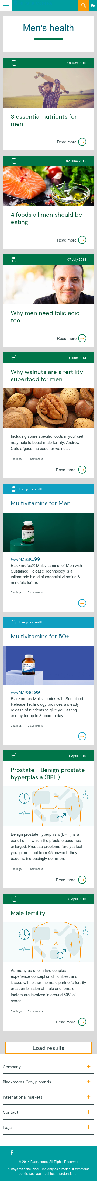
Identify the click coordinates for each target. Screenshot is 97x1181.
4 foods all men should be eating (46, 218)
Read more (67, 142)
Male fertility (28, 913)
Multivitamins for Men (41, 503)
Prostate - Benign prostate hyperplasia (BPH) (48, 774)
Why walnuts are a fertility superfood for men (47, 376)
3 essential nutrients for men (44, 120)
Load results (48, 1047)
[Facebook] (12, 1152)
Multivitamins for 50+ (40, 636)
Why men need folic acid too (45, 317)
